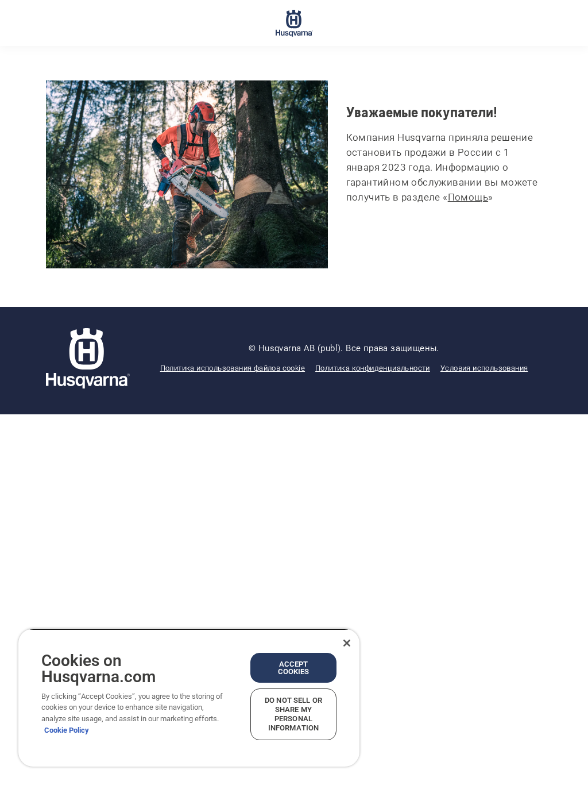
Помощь (468, 197)
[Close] (346, 643)
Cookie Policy (66, 730)
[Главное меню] (294, 23)
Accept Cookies (294, 668)
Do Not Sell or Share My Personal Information (293, 714)
